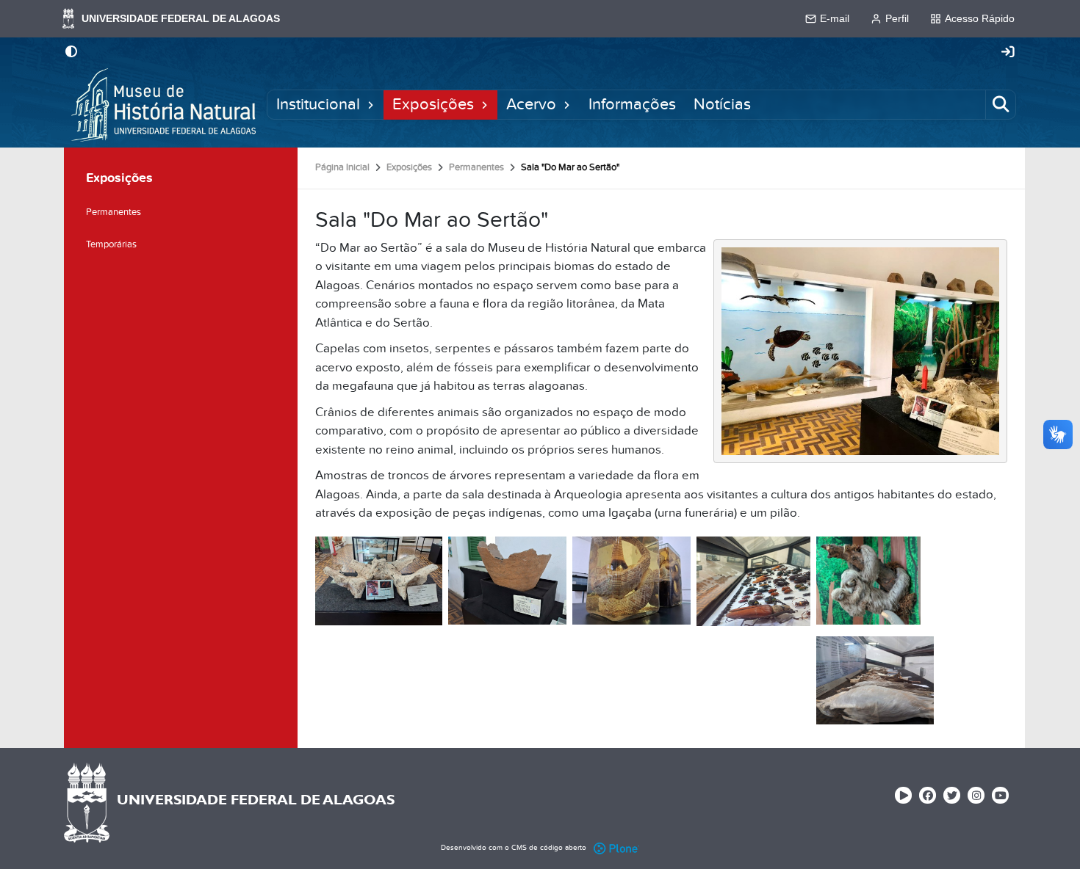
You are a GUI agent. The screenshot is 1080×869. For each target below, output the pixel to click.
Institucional (318, 104)
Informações (632, 104)
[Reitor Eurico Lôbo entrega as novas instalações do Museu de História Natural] (860, 350)
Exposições (433, 104)
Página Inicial (342, 167)
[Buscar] (1000, 105)
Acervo (531, 104)
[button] (371, 105)
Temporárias (111, 244)
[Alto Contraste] (71, 52)
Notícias (722, 104)
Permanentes (476, 167)
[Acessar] (1008, 52)
